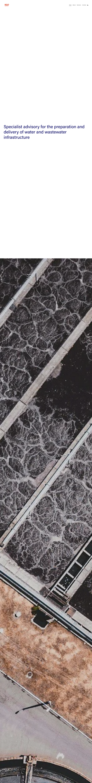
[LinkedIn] (87, 5)
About (74, 5)
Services (79, 5)
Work (70, 5)
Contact (84, 5)
